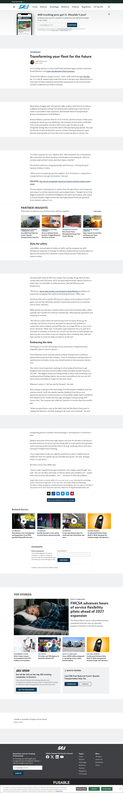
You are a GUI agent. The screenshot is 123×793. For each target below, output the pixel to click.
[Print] (49, 493)
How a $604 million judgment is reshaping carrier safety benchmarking (73, 658)
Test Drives (42, 654)
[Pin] (72, 493)
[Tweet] (67, 493)
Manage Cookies (81, 788)
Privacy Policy (54, 30)
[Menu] (14, 7)
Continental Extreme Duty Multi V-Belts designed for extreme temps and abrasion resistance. (98, 535)
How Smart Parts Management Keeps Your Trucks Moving (71, 234)
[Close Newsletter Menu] (109, 14)
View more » (98, 211)
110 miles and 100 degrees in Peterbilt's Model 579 (48, 657)
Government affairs (21, 654)
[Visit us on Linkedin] (57, 757)
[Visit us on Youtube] (61, 757)
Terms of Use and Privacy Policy (65, 28)
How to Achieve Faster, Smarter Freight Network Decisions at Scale (51, 235)
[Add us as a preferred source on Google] (53, 493)
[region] (61, 789)
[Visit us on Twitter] (52, 757)
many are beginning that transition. (60, 71)
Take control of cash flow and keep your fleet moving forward (92, 235)
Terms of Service (64, 30)
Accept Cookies (107, 788)
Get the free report (26, 690)
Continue (64, 560)
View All (85, 684)
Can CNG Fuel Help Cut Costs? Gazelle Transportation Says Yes (29, 235)
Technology (35, 52)
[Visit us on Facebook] (47, 757)
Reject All (94, 788)
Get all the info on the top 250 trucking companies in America (33, 675)
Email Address (62, 551)
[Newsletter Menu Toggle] (109, 7)
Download (71, 684)
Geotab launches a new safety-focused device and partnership (48, 534)
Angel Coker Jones (41, 61)
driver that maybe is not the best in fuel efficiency (59, 291)
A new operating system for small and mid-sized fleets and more (73, 535)
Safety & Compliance (78, 599)
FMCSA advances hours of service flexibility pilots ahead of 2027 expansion (89, 609)
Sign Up (18, 773)
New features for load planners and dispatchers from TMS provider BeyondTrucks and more (23, 535)
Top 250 (85, 76)
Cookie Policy (59, 791)
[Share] (58, 493)
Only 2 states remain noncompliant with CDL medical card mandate (22, 658)
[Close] (120, 789)
